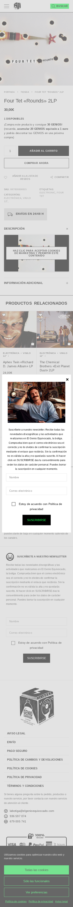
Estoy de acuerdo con (40, 506)
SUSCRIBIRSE (36, 519)
